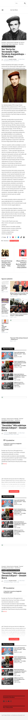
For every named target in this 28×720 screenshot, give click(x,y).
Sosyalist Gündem (13, 59)
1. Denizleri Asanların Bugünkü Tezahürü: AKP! (12, 444)
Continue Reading (14, 491)
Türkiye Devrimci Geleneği (12, 42)
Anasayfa (4, 42)
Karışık (3, 422)
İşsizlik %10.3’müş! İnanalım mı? (5, 288)
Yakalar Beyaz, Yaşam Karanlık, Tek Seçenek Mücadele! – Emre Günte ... (5, 309)
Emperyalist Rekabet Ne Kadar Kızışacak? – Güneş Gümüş (20, 354)
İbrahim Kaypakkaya (14, 240)
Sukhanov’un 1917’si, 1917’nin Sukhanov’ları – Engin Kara (19, 384)
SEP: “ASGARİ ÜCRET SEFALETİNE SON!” (5, 328)
